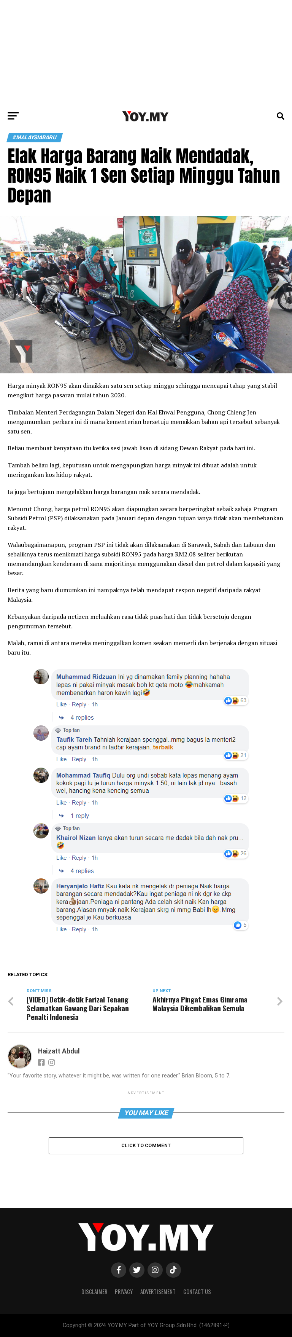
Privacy (124, 1292)
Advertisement (158, 1292)
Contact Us (197, 1292)
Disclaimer (94, 1292)
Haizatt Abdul (59, 1051)
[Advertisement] (146, 53)
